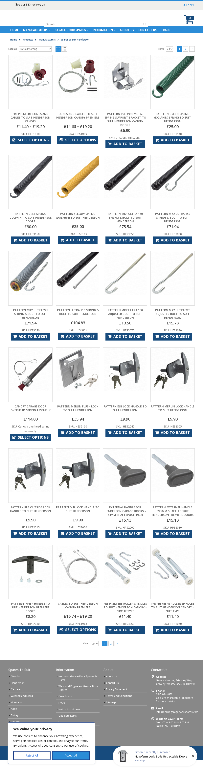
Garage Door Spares (70, 41)
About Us (111, 688)
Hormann (16, 714)
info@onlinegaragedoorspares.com (177, 723)
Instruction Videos (69, 721)
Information (103, 41)
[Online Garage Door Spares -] (30, 24)
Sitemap (111, 714)
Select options (33, 151)
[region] (51, 743)
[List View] (64, 60)
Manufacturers (35, 41)
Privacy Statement (116, 701)
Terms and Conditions (119, 707)
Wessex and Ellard (22, 707)
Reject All (32, 755)
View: (161, 60)
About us (127, 41)
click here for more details (174, 711)
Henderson (18, 694)
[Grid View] (58, 60)
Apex (14, 720)
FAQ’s (61, 714)
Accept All (71, 755)
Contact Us (147, 41)
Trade (165, 41)
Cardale (15, 701)
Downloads (65, 708)
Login (190, 5)
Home (14, 41)
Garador (16, 688)
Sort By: (12, 60)
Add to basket (127, 155)
